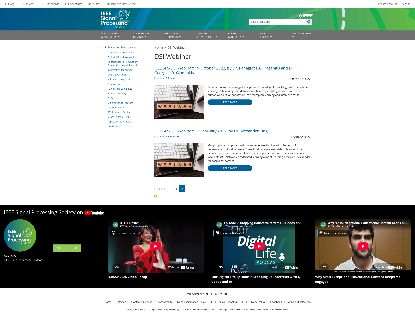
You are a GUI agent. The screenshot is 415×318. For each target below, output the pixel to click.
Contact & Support (141, 302)
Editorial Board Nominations (123, 57)
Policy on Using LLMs (119, 79)
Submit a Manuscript (119, 116)
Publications (114, 84)
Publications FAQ (117, 93)
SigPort (111, 98)
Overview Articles (117, 74)
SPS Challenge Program (120, 102)
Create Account (387, 4)
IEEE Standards (50, 4)
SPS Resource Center (119, 112)
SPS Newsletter (116, 107)
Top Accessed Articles (119, 121)
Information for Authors (120, 69)
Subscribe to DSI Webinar (155, 196)
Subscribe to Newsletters (121, 4)
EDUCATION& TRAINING (171, 35)
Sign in (406, 4)
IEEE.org (9, 4)
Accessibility (165, 302)
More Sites (94, 4)
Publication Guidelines (120, 88)
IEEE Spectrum (73, 4)
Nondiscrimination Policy (191, 302)
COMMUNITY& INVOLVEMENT (206, 35)
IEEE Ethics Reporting (224, 302)
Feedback (276, 302)
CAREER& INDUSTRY (235, 35)
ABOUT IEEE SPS (265, 35)
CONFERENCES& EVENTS (141, 35)
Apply (309, 22)
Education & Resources (166, 78)
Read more (230, 102)
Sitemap (121, 302)
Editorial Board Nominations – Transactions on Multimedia (124, 63)
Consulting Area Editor (120, 52)
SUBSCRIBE (65, 248)
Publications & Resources (120, 47)
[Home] (116, 12)
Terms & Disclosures (299, 302)
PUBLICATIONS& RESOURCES (109, 35)
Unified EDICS (115, 126)
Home (159, 47)
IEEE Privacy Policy (253, 302)
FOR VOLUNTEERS (301, 33)
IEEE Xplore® (28, 4)
